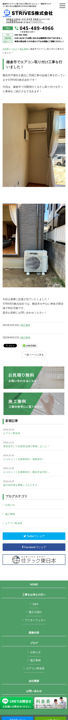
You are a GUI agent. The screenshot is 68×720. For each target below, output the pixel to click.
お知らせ (10, 504)
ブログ (14, 49)
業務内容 (34, 632)
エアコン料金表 (11, 431)
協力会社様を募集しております (20, 483)
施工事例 (24, 49)
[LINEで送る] (29, 345)
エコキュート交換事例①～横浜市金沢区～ (26, 470)
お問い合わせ (34, 691)
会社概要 (34, 681)
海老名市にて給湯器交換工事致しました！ (26, 444)
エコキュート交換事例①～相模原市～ (24, 457)
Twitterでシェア (35, 536)
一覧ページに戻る (34, 354)
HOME (6, 49)
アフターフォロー (35, 620)
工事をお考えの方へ (34, 594)
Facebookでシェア (35, 547)
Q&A (35, 603)
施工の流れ (35, 611)
